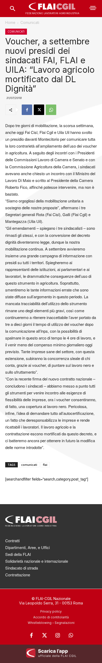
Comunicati (29, 22)
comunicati (29, 465)
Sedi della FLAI (18, 554)
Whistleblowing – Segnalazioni (51, 623)
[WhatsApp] (51, 110)
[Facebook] (27, 110)
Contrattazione (17, 574)
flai (45, 465)
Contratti (12, 540)
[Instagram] (57, 635)
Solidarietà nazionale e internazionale (36, 561)
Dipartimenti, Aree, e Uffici (27, 547)
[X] (39, 110)
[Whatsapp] (70, 635)
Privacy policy (51, 611)
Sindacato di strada (21, 568)
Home (10, 22)
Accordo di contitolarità (51, 617)
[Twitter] (44, 635)
